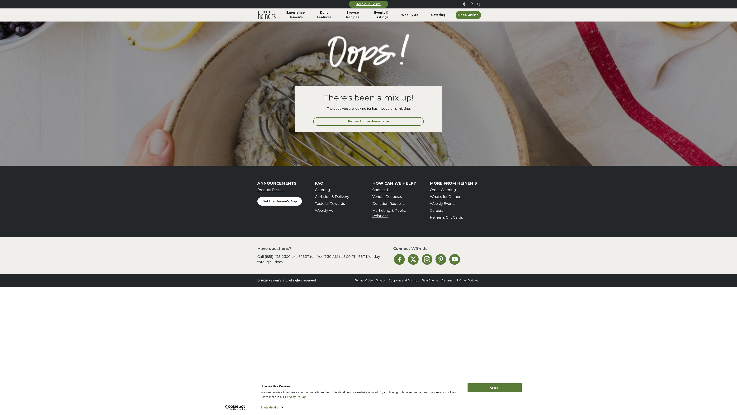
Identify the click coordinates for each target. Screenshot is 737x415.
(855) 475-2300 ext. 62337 (287, 256)
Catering (322, 190)
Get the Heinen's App (279, 201)
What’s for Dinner (445, 196)
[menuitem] (267, 15)
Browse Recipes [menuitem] (352, 15)
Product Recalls (270, 190)
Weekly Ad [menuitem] (410, 15)
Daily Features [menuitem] (324, 15)
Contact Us (381, 190)
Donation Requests (389, 203)
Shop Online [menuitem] (468, 15)
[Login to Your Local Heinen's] (471, 4)
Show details (269, 407)
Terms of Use (364, 280)
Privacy (381, 280)
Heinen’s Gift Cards (446, 217)
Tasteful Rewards (331, 203)
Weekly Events (442, 203)
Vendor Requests (387, 196)
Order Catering (443, 190)
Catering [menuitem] (438, 15)
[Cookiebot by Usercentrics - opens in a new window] (235, 407)
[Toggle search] (478, 4)
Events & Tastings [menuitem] (381, 15)
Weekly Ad (324, 210)
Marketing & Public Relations (389, 213)
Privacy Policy (295, 396)
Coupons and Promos (404, 280)
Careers (436, 210)
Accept (494, 387)
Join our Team (368, 4)
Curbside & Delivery (332, 196)
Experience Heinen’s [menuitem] (295, 15)
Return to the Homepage (368, 121)
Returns (446, 280)
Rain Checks (430, 280)
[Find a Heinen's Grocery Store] (464, 4)
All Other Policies (466, 280)
